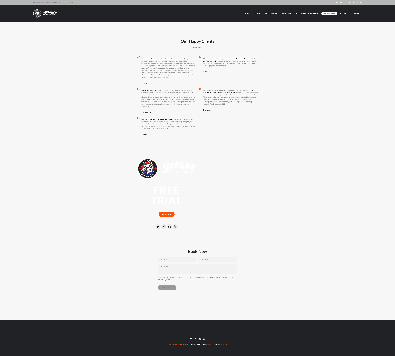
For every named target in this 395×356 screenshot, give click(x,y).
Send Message (167, 287)
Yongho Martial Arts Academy (176, 344)
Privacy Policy (166, 280)
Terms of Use (211, 344)
